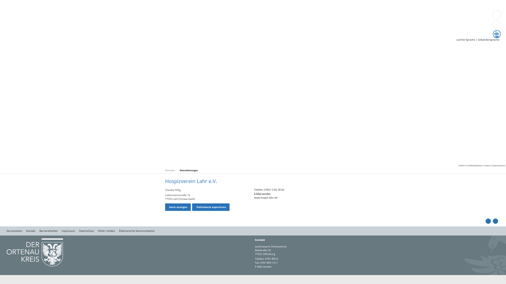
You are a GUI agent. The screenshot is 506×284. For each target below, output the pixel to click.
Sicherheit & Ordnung (109, 5)
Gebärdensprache (488, 39)
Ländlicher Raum (106, 15)
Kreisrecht (48, 22)
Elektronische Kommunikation (137, 231)
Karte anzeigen (178, 207)
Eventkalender (35, 29)
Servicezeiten (14, 231)
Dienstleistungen (10, 1)
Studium (64, 29)
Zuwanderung (86, 15)
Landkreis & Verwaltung (14, 12)
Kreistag (5, 19)
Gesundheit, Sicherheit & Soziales (48, 15)
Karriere (5, 25)
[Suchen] (497, 24)
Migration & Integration (81, 5)
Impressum (68, 231)
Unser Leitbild (112, 29)
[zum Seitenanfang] (495, 221)
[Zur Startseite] (27, 67)
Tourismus (138, 15)
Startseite (170, 170)
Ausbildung (51, 29)
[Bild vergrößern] (35, 252)
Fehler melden (106, 231)
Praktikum (76, 29)
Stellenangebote (16, 29)
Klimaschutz (123, 15)
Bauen (11, 5)
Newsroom (6, 32)
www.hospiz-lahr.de (266, 197)
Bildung (73, 15)
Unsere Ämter (8, 8)
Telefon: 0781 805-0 (266, 258)
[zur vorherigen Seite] (488, 221)
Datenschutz (86, 231)
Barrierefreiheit (48, 231)
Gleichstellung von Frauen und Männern (193, 15)
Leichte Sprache (465, 39)
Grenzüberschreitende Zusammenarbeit (242, 15)
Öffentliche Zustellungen (45, 35)
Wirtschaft (128, 5)
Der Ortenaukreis (17, 15)
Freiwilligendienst (92, 29)
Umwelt (154, 5)
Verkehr (53, 5)
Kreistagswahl (63, 22)
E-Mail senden (262, 193)
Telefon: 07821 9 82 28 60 (269, 189)
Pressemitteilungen (18, 35)
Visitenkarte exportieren (211, 207)
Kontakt (30, 231)
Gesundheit (142, 5)
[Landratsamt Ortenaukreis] (377, 256)
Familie (63, 5)
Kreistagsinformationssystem (24, 22)
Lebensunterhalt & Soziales (32, 5)
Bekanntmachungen (157, 15)
